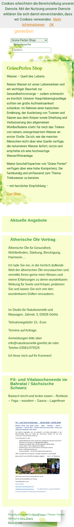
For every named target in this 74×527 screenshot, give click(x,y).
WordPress (38, 514)
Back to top (15, 522)
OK (51, 25)
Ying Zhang (26, 518)
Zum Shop (14, 194)
